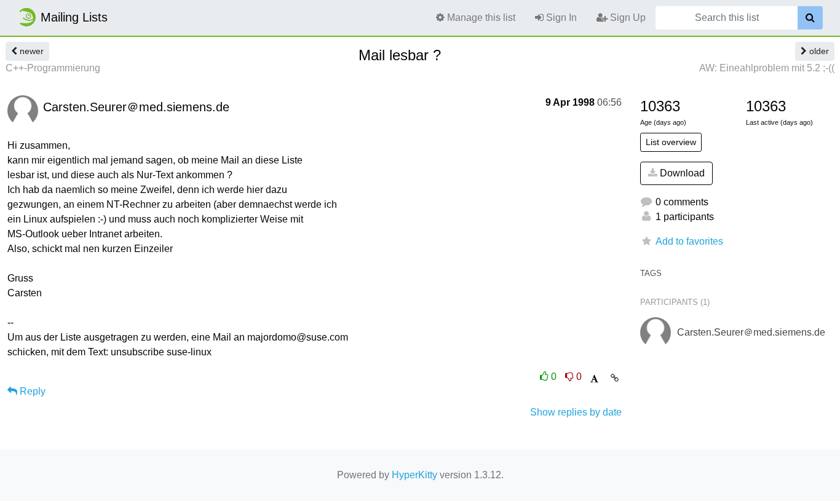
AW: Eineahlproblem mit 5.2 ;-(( (766, 68)
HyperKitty (414, 475)
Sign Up (627, 17)
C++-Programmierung (53, 68)
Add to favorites (689, 241)
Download (681, 173)
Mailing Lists (74, 17)
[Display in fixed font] (594, 379)
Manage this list (480, 17)
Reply (31, 391)
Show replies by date (576, 412)
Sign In (560, 17)
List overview (671, 142)
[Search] (810, 18)
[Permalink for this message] (615, 378)
